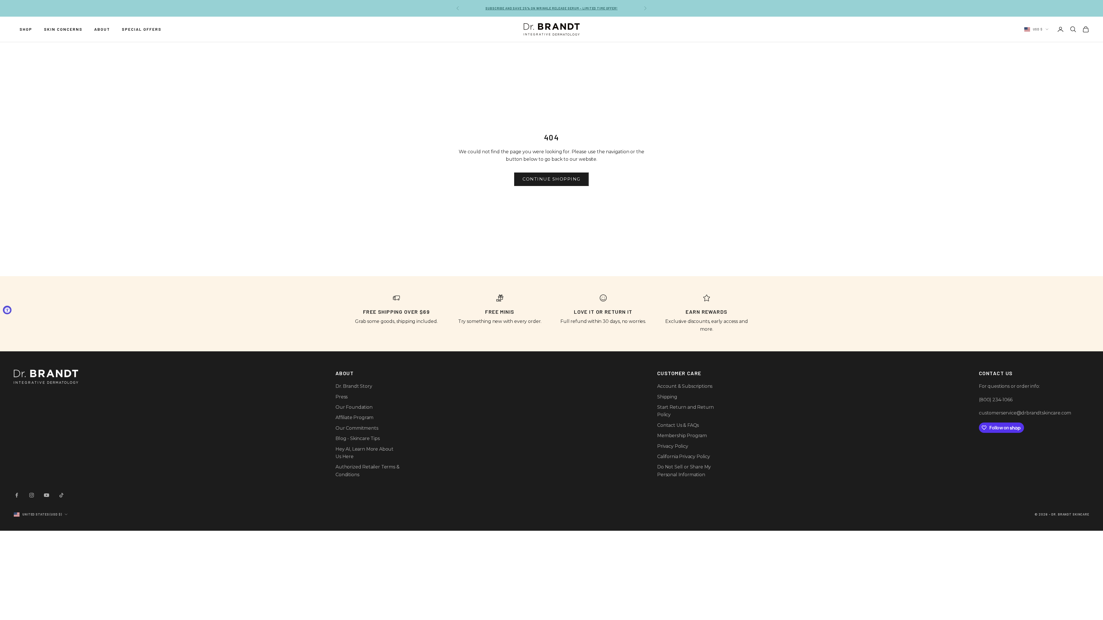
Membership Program (682, 435)
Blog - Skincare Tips (357, 438)
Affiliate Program (354, 417)
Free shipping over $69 (551, 8)
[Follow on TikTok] (61, 495)
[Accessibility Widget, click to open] (7, 310)
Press (341, 397)
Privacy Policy (672, 446)
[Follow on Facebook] (17, 495)
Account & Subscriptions (684, 386)
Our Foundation (354, 407)
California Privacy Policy (683, 456)
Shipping (667, 397)
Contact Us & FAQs (678, 425)
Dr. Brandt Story (353, 386)
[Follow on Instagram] (31, 495)
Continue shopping (551, 179)
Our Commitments (356, 428)
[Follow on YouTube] (46, 495)
